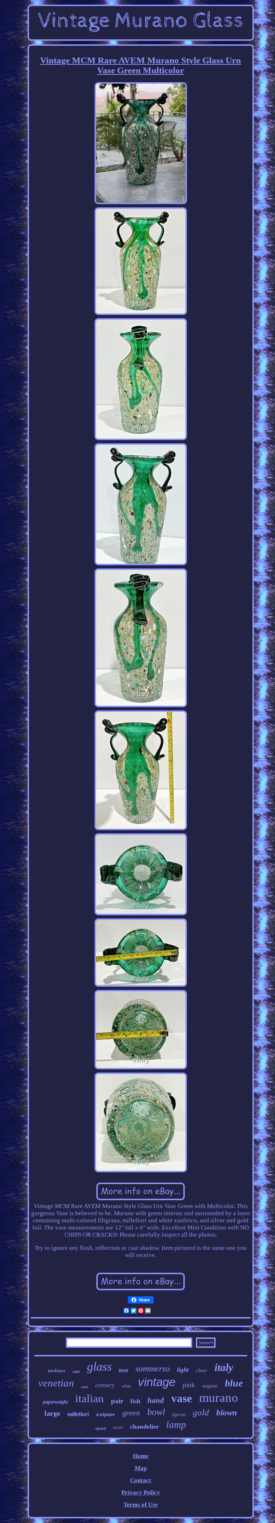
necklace (57, 1370)
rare (84, 1387)
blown (226, 1412)
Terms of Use (141, 1504)
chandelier (144, 1426)
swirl (118, 1427)
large (52, 1413)
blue (234, 1383)
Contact (140, 1480)
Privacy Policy (140, 1492)
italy (223, 1367)
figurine (178, 1414)
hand (156, 1400)
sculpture (105, 1414)
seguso (210, 1386)
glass (99, 1366)
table (76, 1372)
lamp (176, 1424)
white (126, 1386)
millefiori (78, 1414)
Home (141, 1456)
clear (201, 1370)
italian (89, 1398)
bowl (156, 1412)
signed (100, 1428)
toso (123, 1370)
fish (135, 1401)
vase (181, 1398)
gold (201, 1412)
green (131, 1412)
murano (218, 1398)
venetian (56, 1383)
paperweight (55, 1402)
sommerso (152, 1368)
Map (141, 1468)
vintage (156, 1382)
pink (189, 1385)
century (105, 1385)
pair (117, 1401)
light (183, 1369)
